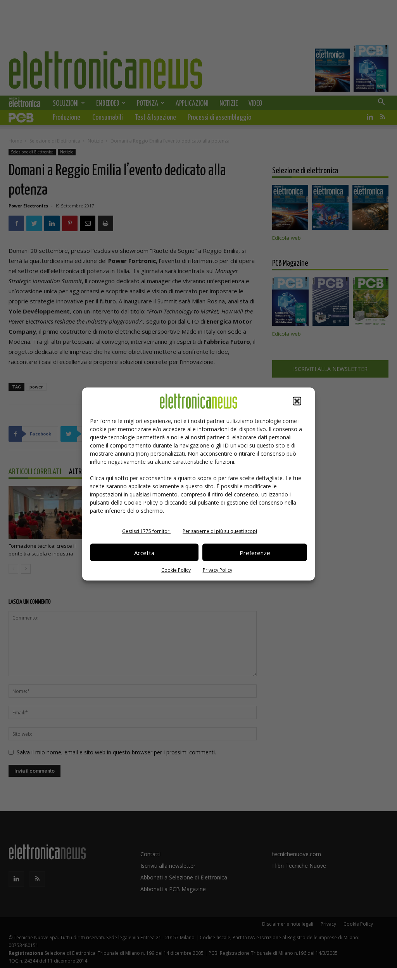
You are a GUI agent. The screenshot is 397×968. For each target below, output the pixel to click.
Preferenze (255, 552)
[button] (297, 401)
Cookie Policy (176, 570)
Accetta (144, 552)
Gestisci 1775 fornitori (146, 531)
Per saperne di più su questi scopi (220, 531)
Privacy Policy (217, 570)
